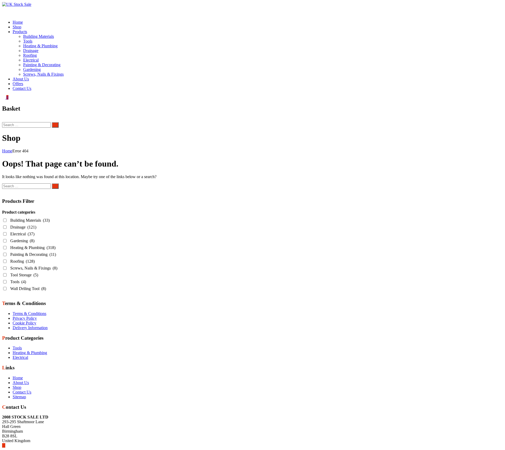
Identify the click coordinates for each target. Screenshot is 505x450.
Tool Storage (24, 275)
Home (18, 22)
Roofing (30, 55)
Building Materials (38, 36)
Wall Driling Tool (28, 288)
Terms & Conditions (29, 313)
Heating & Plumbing (40, 46)
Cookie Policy (24, 323)
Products (20, 31)
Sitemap (19, 397)
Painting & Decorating (41, 65)
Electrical (31, 60)
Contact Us (22, 88)
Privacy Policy (25, 318)
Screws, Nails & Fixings (43, 74)
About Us (21, 79)
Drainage (30, 50)
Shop (17, 27)
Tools (27, 41)
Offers (18, 83)
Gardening (32, 69)
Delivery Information (30, 327)
